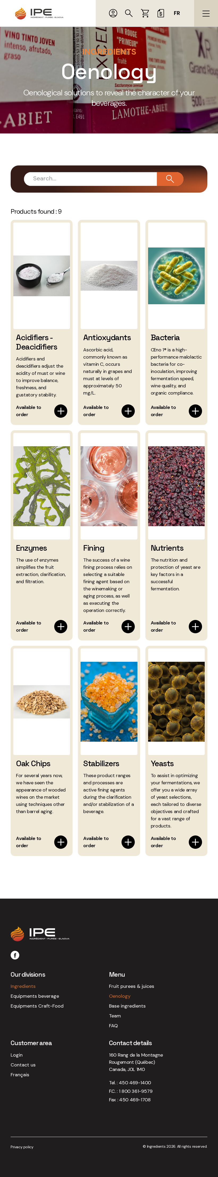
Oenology (120, 996)
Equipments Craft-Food (37, 1006)
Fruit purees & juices (131, 986)
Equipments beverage (35, 996)
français (20, 1075)
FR (177, 13)
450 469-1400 (135, 1082)
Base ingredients (127, 1006)
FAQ (113, 1025)
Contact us (23, 1065)
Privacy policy (22, 1146)
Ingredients (23, 986)
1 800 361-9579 (135, 1091)
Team (115, 1016)
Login (17, 1055)
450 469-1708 (134, 1100)
